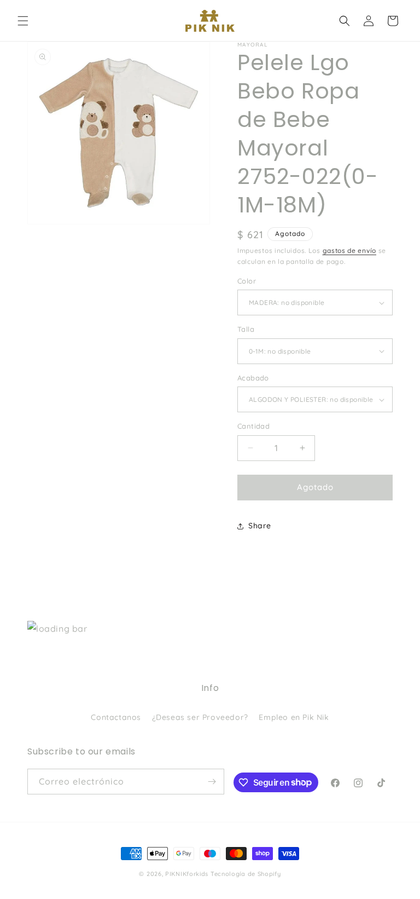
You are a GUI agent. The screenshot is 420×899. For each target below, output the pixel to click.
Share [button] (259, 526)
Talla (245, 329)
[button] (23, 21)
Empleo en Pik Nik (294, 717)
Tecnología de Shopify (246, 874)
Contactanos (116, 717)
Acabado (253, 377)
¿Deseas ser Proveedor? (200, 717)
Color (246, 280)
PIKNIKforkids (186, 874)
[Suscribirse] (212, 781)
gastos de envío (350, 250)
